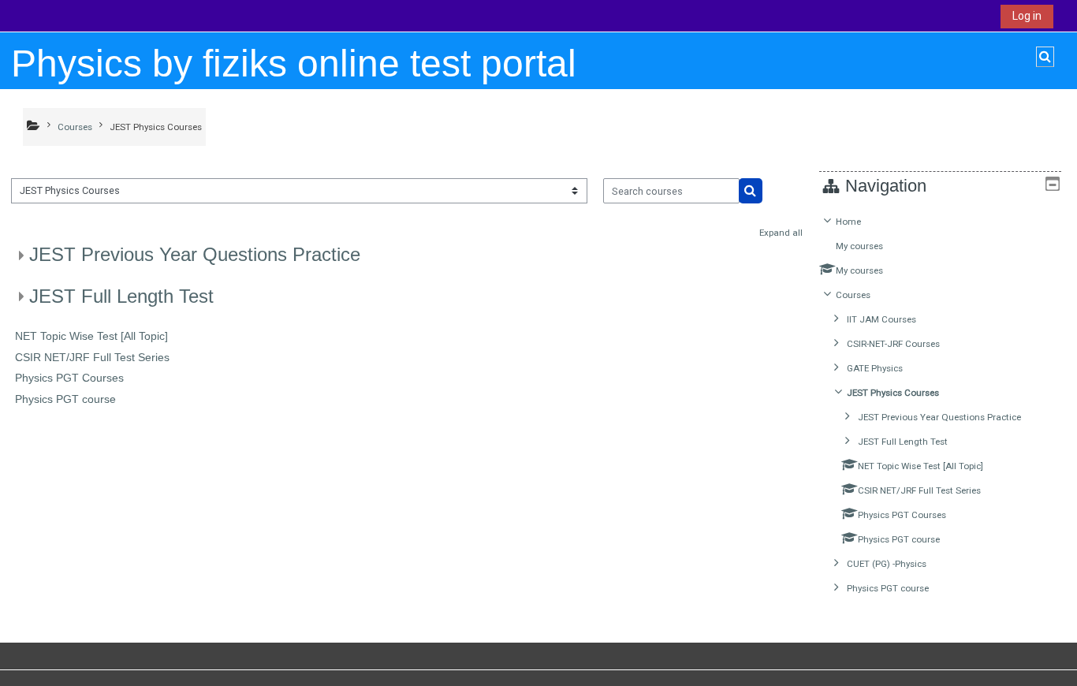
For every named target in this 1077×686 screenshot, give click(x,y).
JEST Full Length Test (121, 296)
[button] (1045, 57)
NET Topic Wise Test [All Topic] (91, 336)
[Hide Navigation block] (1052, 184)
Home (848, 221)
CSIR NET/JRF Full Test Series (92, 357)
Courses (853, 294)
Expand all (781, 232)
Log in (1027, 15)
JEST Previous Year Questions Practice (194, 254)
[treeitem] (940, 405)
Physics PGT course (65, 399)
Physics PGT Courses (69, 377)
